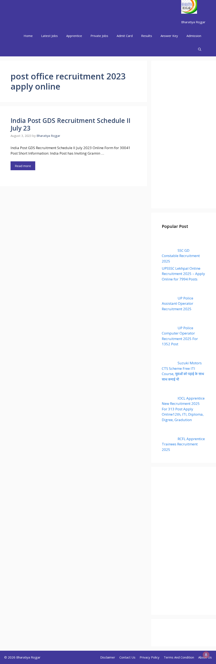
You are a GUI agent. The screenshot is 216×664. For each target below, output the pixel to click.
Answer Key (169, 36)
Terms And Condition (179, 657)
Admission (193, 36)
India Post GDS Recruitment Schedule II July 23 (70, 124)
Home (28, 36)
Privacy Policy (149, 657)
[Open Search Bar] (199, 49)
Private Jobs (99, 36)
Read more (23, 166)
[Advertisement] (183, 134)
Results (146, 36)
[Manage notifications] (206, 654)
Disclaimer (107, 657)
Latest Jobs (49, 36)
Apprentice (74, 36)
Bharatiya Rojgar (193, 22)
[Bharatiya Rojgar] (189, 7)
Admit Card (125, 36)
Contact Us (127, 657)
